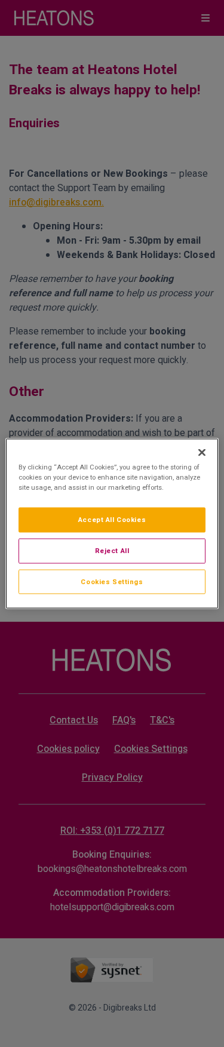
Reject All (112, 550)
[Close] (202, 452)
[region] (111, 523)
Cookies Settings (112, 581)
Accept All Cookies (112, 519)
